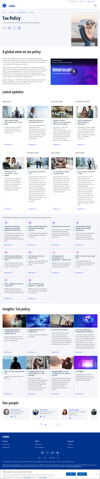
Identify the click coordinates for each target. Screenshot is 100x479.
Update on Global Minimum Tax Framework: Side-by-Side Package (62, 122)
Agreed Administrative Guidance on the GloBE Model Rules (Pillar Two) (13, 228)
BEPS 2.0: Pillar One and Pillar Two (14, 372)
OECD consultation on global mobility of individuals (85, 122)
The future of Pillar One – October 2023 (36, 257)
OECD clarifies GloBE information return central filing (13, 122)
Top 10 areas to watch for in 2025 (86, 172)
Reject (71, 474)
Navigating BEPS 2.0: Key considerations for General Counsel (61, 373)
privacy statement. (43, 477)
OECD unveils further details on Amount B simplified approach (37, 228)
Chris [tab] (54, 424)
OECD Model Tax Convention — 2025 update (10, 173)
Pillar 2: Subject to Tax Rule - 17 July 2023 (14, 285)
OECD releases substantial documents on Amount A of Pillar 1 (13, 258)
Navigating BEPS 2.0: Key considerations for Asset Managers (36, 373)
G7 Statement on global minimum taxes (61, 172)
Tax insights (80, 371)
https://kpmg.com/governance (74, 466)
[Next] (58, 424)
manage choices (27, 477)
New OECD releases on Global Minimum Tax (36, 121)
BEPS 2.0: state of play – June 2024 (85, 257)
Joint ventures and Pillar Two (37, 172)
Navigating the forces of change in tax (36, 331)
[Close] (97, 474)
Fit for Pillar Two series (60, 330)
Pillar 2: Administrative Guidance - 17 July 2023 (36, 285)
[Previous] (42, 424)
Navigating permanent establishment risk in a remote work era (12, 331)
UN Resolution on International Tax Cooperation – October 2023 (62, 258)
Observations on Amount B (61, 226)
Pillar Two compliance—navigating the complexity (84, 331)
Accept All (82, 474)
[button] (11, 416)
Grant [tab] (45, 424)
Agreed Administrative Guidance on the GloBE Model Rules (83, 228)
